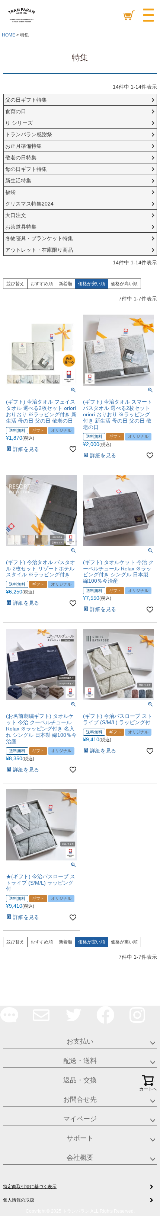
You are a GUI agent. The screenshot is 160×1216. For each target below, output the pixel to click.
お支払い (80, 1041)
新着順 (65, 283)
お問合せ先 (80, 1099)
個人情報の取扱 (18, 1200)
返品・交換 (80, 1080)
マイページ (80, 1119)
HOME (8, 35)
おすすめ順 (42, 283)
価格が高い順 (124, 283)
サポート (80, 1138)
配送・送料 (80, 1060)
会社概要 (80, 1157)
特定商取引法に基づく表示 (30, 1186)
